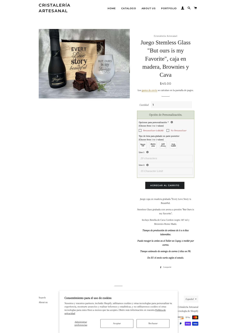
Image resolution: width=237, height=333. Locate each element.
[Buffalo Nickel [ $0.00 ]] (153, 145)
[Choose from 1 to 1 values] (151, 126)
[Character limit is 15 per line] (147, 165)
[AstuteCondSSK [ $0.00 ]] (173, 145)
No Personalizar (178, 130)
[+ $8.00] (147, 152)
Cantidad (144, 104)
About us (149, 8)
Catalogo (128, 8)
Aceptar (117, 323)
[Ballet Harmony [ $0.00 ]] (163, 145)
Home (112, 8)
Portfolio (169, 8)
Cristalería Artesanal (55, 8)
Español (190, 299)
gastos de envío (149, 90)
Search (42, 297)
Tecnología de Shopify (187, 311)
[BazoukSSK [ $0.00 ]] (143, 145)
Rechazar (153, 323)
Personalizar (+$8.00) (153, 130)
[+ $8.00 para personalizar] (172, 122)
